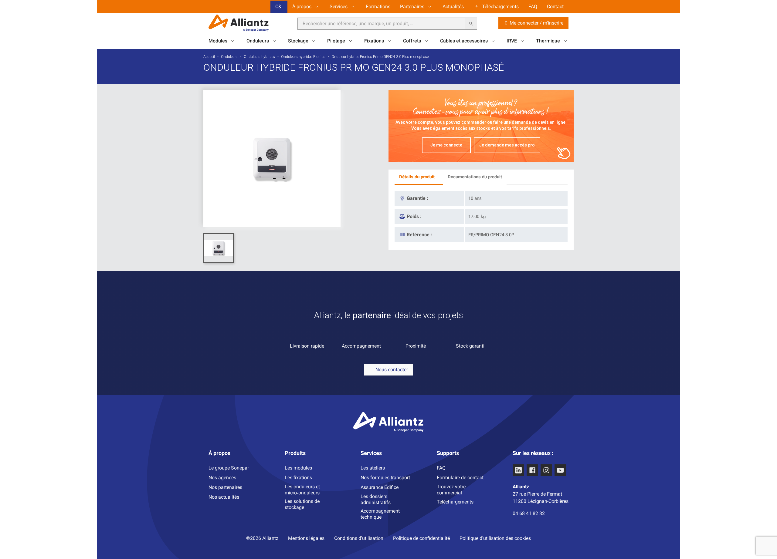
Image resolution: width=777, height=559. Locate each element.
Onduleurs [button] (257, 41)
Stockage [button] (298, 41)
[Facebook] (532, 470)
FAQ (532, 6)
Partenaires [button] (412, 6)
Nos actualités (224, 497)
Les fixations (298, 477)
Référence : (419, 234)
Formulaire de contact (460, 477)
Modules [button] (218, 41)
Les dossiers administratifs (376, 499)
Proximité (415, 346)
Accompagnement (361, 346)
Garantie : (417, 198)
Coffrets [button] (412, 41)
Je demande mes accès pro (507, 145)
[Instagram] (546, 470)
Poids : (414, 216)
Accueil (209, 57)
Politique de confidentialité (421, 538)
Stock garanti (470, 346)
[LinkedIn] (518, 470)
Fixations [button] (374, 41)
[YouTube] (560, 470)
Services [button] (339, 6)
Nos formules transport (385, 477)
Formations (378, 6)
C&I (279, 6)
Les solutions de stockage (302, 504)
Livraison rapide (307, 346)
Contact (555, 6)
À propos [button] (301, 6)
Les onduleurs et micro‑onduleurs (302, 490)
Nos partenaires (225, 487)
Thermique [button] (548, 41)
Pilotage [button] (336, 41)
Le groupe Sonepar (229, 468)
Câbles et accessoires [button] (464, 41)
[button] (388, 369)
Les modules (298, 468)
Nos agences (222, 477)
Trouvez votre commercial (451, 490)
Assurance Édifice (380, 487)
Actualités (453, 6)
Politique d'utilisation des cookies (495, 538)
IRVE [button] (512, 41)
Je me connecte (446, 145)
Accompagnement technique (380, 514)
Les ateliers (373, 468)
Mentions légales (306, 538)
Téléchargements (500, 6)
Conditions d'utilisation (358, 538)
